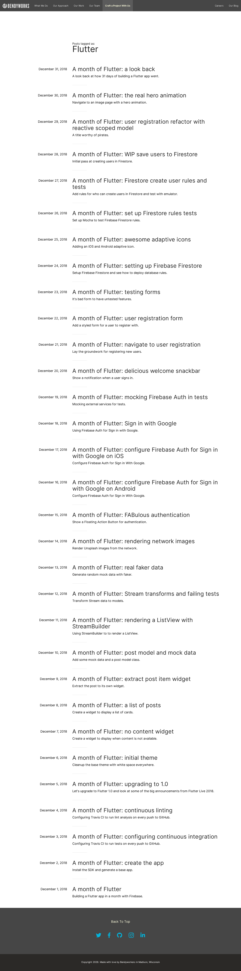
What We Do (41, 5)
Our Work (79, 5)
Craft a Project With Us (117, 5)
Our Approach (60, 5)
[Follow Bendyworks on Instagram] (132, 937)
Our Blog (233, 5)
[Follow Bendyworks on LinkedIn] (142, 937)
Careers (219, 5)
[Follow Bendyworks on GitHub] (120, 937)
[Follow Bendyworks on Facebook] (109, 937)
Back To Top (120, 921)
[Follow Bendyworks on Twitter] (99, 937)
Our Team (94, 5)
